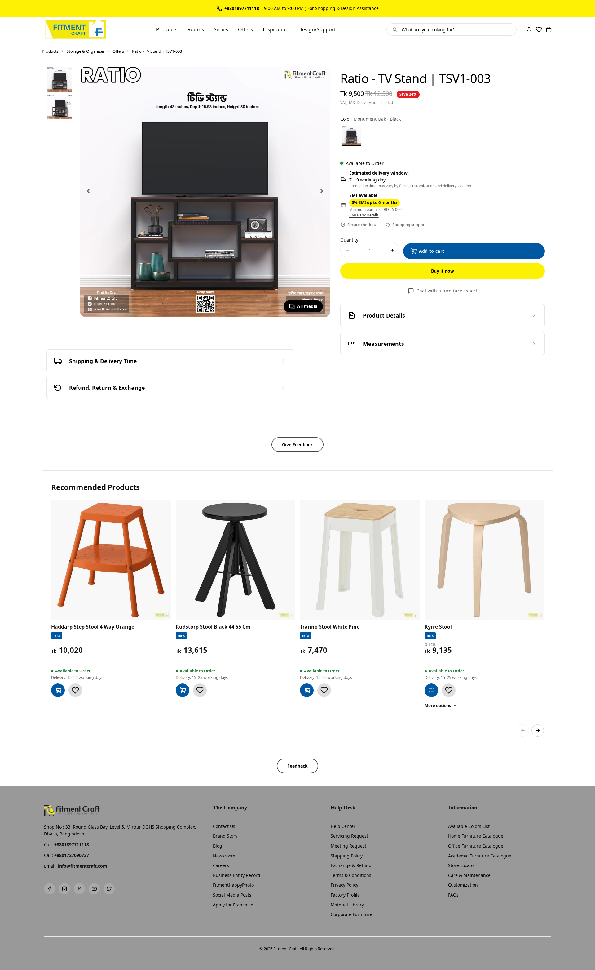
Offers (118, 51)
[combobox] (457, 29)
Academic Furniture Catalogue (479, 856)
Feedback (297, 766)
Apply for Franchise (233, 905)
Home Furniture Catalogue (475, 836)
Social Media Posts (232, 895)
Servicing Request (349, 836)
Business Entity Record (236, 875)
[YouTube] (94, 888)
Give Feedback (297, 444)
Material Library (347, 905)
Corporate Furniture (351, 914)
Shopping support (409, 224)
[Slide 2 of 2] (59, 107)
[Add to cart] (58, 690)
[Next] (537, 730)
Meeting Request (348, 846)
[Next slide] (323, 192)
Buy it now (442, 271)
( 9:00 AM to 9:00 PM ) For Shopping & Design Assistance (320, 8)
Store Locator (461, 865)
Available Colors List (469, 826)
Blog (217, 846)
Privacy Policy (344, 885)
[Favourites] (539, 29)
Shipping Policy (347, 856)
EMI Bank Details (364, 215)
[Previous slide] (87, 192)
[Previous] (523, 730)
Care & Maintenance (469, 875)
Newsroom (224, 856)
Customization (463, 885)
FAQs (453, 895)
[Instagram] (64, 888)
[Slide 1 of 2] (59, 79)
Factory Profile (345, 895)
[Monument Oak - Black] (351, 136)
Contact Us (224, 826)
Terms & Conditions (351, 875)
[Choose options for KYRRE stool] (431, 690)
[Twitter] (109, 888)
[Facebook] (49, 888)
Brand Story (225, 836)
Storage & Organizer (85, 51)
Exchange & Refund (351, 865)
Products (50, 51)
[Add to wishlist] (75, 690)
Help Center (343, 826)
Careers (221, 865)
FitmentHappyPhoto (233, 885)
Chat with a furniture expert (446, 291)
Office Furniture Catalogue (475, 846)
